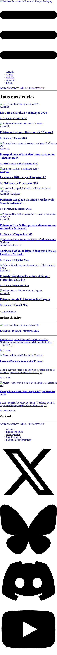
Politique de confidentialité (19, 440)
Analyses (14, 88)
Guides (9, 74)
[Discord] (28, 602)
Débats (22, 88)
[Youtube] (28, 653)
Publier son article (14, 431)
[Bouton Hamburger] (28, 35)
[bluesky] (28, 556)
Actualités (5, 88)
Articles (10, 77)
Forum (9, 82)
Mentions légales (14, 437)
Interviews (39, 88)
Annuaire (10, 80)
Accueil (10, 72)
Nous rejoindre (13, 434)
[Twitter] (28, 499)
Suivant (12, 311)
